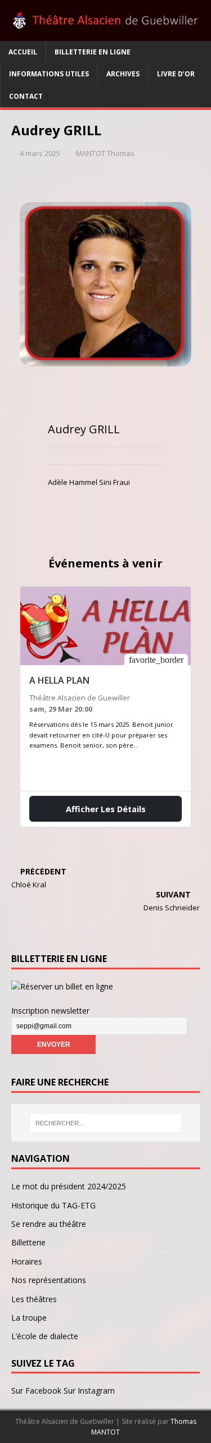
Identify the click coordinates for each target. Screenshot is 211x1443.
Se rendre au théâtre (48, 1223)
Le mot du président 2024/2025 (68, 1186)
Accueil (22, 52)
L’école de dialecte (44, 1336)
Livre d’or (176, 74)
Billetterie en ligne (93, 52)
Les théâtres (34, 1299)
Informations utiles (49, 74)
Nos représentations (48, 1280)
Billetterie (28, 1242)
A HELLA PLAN (59, 680)
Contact (26, 96)
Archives (123, 74)
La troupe (29, 1317)
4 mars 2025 (40, 153)
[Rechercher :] (106, 1123)
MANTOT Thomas (105, 153)
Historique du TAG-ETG (53, 1205)
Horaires (26, 1261)
